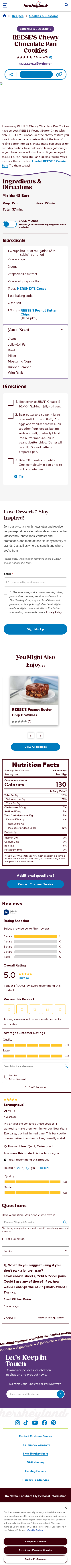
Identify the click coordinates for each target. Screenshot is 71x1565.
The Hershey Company (35, 1445)
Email (8, 574)
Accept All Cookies (35, 1541)
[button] (10, 224)
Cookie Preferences (35, 1559)
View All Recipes (35, 747)
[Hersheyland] (4, 15)
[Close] (66, 1508)
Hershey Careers (35, 1471)
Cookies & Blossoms (35, 29)
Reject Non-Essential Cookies (35, 1550)
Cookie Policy (35, 1530)
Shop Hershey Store (35, 1453)
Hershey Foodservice (35, 1480)
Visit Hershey (35, 1462)
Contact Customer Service (35, 884)
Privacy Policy (54, 612)
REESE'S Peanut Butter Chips (39, 312)
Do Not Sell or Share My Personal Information (35, 1496)
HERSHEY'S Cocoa (31, 289)
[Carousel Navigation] (35, 734)
